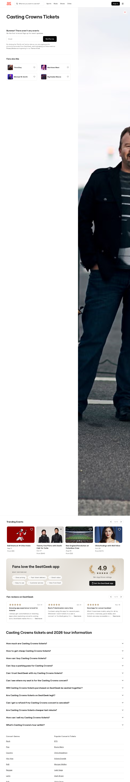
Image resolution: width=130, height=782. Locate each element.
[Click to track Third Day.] (34, 67)
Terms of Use (35, 48)
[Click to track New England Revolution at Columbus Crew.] (90, 529)
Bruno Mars (59, 747)
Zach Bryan (59, 776)
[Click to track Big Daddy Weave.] (68, 77)
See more (38, 618)
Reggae (9, 770)
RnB (7, 764)
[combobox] (29, 4)
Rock (8, 741)
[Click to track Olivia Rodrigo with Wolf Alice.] (119, 529)
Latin (8, 776)
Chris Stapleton (60, 753)
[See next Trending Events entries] (121, 522)
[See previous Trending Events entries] (111, 522)
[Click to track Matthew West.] (68, 67)
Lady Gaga (58, 770)
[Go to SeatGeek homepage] (9, 3)
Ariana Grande (60, 758)
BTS (56, 741)
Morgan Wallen (60, 764)
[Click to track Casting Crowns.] (125, 12)
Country (9, 753)
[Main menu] (122, 3)
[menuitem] (49, 3)
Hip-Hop (9, 758)
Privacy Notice (11, 48)
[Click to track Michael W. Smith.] (34, 77)
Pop (7, 747)
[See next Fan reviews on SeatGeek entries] (121, 597)
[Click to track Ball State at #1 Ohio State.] (32, 529)
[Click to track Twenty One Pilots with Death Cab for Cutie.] (61, 529)
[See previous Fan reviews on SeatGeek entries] (111, 597)
